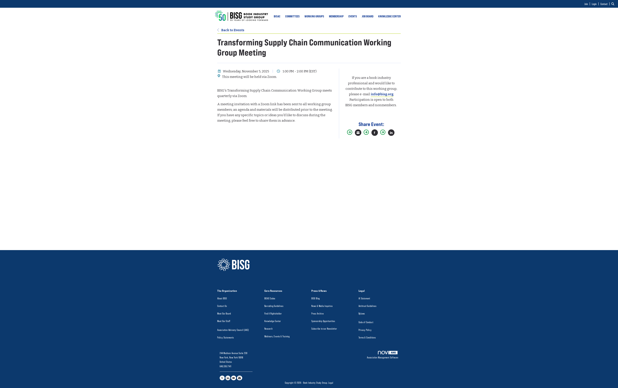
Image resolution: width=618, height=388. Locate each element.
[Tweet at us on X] (222, 378)
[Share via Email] (358, 132)
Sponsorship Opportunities (323, 321)
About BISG (222, 298)
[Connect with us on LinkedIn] (227, 378)
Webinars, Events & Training (277, 336)
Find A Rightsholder (273, 313)
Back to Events (232, 30)
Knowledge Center (272, 321)
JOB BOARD (367, 16)
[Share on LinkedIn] (391, 132)
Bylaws (362, 313)
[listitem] (587, 4)
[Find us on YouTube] (233, 378)
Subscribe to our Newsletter (324, 328)
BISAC (277, 16)
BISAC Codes (269, 298)
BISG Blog (315, 298)
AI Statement (364, 298)
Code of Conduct (366, 322)
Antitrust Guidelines (367, 305)
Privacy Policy (365, 329)
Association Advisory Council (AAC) (233, 329)
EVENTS (352, 16)
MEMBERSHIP (336, 16)
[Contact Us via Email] (239, 378)
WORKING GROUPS (314, 16)
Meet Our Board (224, 313)
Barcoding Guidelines (273, 305)
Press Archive (317, 313)
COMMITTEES (292, 16)
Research (268, 328)
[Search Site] (613, 4)
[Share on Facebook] (374, 132)
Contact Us (222, 305)
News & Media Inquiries (322, 305)
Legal (330, 382)
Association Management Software (382, 357)
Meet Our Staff (223, 321)
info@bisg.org (382, 94)
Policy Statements (225, 337)
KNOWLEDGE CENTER (389, 16)
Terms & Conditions (367, 337)
